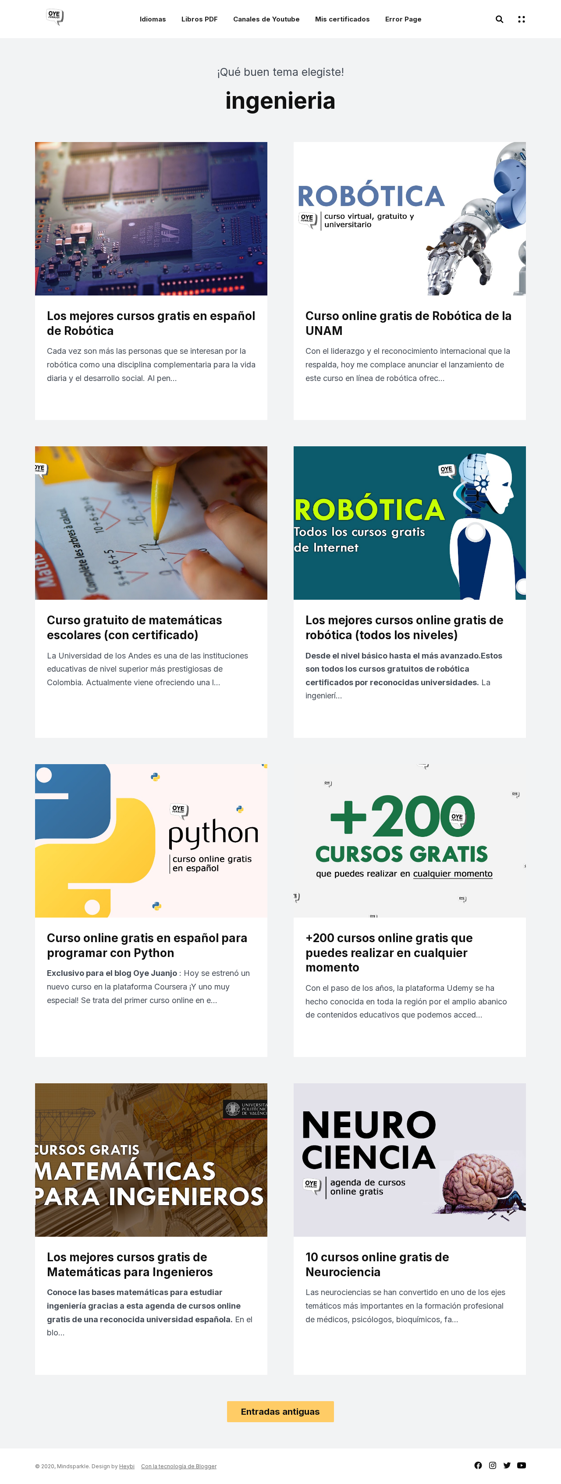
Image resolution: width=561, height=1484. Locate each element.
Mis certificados (342, 19)
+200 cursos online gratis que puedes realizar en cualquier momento (389, 953)
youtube (521, 1465)
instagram (492, 1465)
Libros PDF (199, 19)
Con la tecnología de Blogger (179, 1466)
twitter (507, 1465)
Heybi (127, 1466)
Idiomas (153, 19)
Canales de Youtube (266, 19)
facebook (478, 1465)
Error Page (403, 19)
